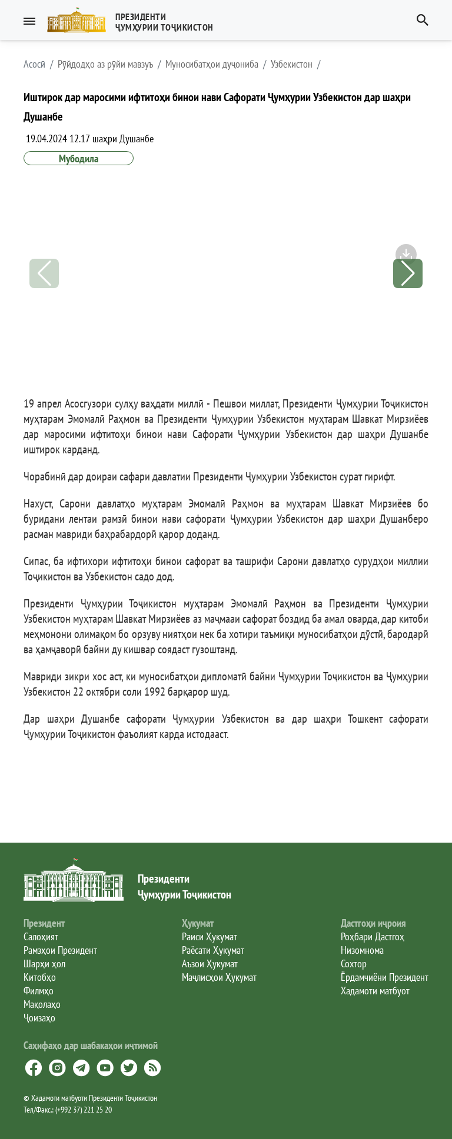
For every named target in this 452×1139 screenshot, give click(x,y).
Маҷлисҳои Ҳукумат (219, 977)
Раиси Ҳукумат (209, 936)
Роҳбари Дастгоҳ (372, 936)
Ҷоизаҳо (39, 1017)
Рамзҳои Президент (60, 950)
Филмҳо (39, 990)
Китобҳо (40, 977)
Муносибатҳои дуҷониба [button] (211, 64)
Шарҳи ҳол (44, 963)
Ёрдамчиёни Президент (384, 977)
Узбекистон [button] (292, 64)
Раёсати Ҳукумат (213, 950)
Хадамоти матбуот (375, 990)
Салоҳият (41, 936)
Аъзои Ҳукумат (210, 963)
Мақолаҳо (42, 1004)
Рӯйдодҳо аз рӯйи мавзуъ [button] (105, 64)
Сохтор (354, 963)
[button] (135, 20)
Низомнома (362, 950)
